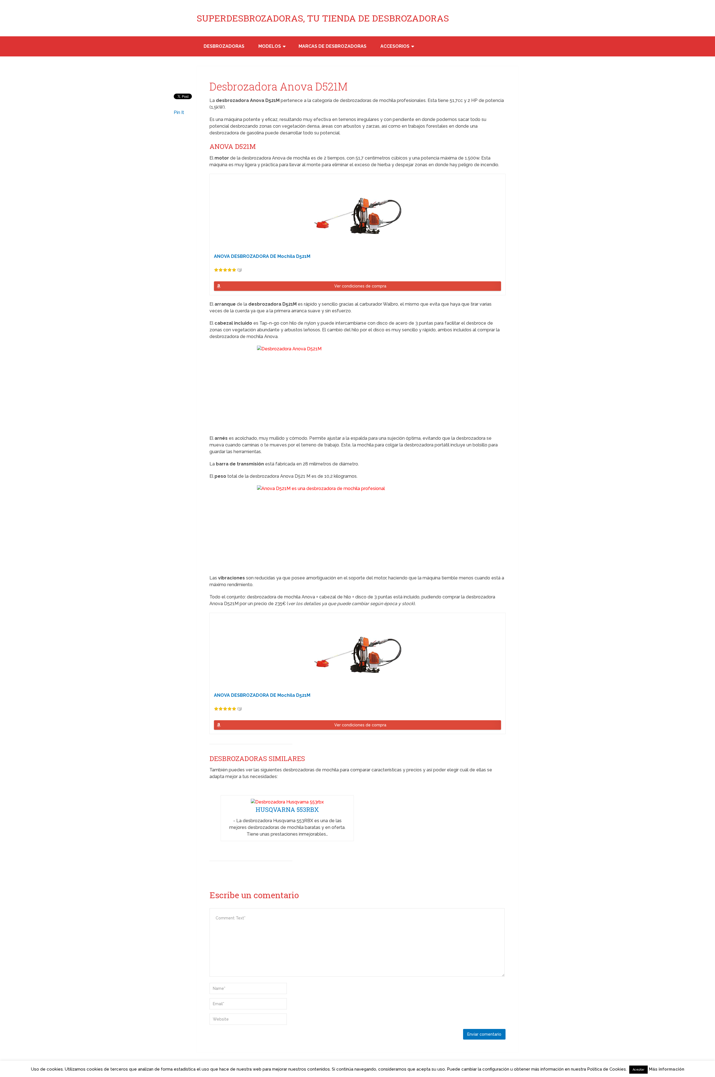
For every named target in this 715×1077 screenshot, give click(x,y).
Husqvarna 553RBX (287, 809)
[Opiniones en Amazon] (225, 270)
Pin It (179, 112)
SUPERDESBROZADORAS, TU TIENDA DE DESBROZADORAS (323, 18)
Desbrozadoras (224, 46)
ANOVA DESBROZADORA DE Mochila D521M (262, 256)
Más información (666, 1069)
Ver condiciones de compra (360, 286)
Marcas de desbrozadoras (332, 46)
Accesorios (394, 46)
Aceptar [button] (638, 1069)
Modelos (269, 46)
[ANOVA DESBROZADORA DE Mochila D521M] (357, 216)
